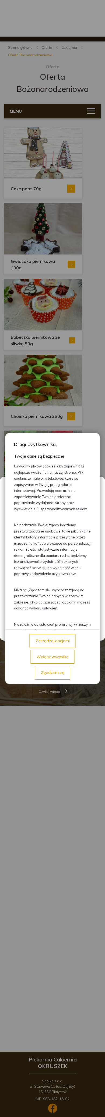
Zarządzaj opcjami (53, 640)
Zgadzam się (52, 672)
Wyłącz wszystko (53, 656)
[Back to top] (95, 1107)
